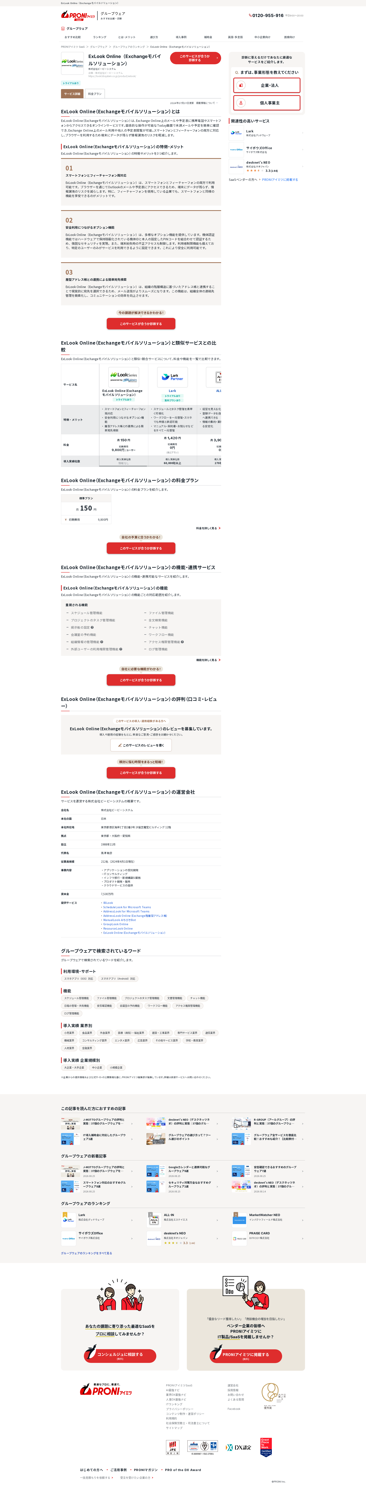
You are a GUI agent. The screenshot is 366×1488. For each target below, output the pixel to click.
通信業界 (210, 1032)
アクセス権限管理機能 (188, 1005)
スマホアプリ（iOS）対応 (78, 978)
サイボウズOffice (91, 1233)
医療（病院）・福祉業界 (131, 1032)
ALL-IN (169, 1215)
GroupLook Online (115, 924)
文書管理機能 (174, 998)
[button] (266, 85)
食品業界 (87, 1032)
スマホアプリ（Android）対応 (118, 978)
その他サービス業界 (167, 1040)
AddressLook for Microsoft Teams (126, 911)
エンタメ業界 (122, 1040)
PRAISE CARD (259, 1233)
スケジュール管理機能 (76, 998)
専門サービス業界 (187, 1032)
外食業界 (105, 1032)
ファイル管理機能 (107, 998)
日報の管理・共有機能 (76, 1005)
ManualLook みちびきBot (119, 920)
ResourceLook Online (118, 928)
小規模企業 (116, 1067)
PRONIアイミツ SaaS (73, 46)
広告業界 (143, 1040)
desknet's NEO (175, 1233)
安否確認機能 (104, 1005)
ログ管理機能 (71, 1013)
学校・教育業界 (194, 1040)
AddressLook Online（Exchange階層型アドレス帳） (135, 916)
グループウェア (98, 46)
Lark (172, 390)
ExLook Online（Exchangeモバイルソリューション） (134, 933)
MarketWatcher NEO (264, 1215)
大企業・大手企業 (74, 1067)
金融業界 (87, 1048)
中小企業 (97, 1067)
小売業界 (69, 1032)
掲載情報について (192, 103)
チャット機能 (197, 998)
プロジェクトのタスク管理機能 (142, 998)
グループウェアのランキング (129, 46)
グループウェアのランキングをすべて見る (86, 1253)
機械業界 (69, 1040)
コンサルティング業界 (94, 1040)
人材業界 (69, 1048)
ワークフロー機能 (158, 1005)
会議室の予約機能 (130, 1005)
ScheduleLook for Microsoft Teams (127, 907)
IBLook (108, 903)
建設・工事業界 (160, 1032)
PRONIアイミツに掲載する (280, 179)
